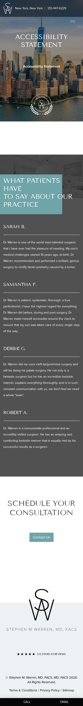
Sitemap (68, 690)
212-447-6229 (57, 8)
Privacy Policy (50, 690)
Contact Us (41, 537)
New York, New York (29, 8)
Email (64, 702)
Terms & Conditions (23, 690)
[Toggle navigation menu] (73, 21)
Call (27, 702)
